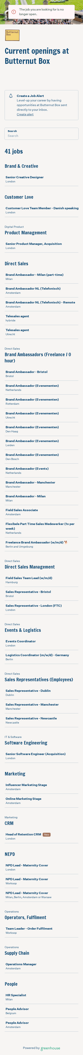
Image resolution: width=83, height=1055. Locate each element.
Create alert (25, 114)
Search (12, 131)
